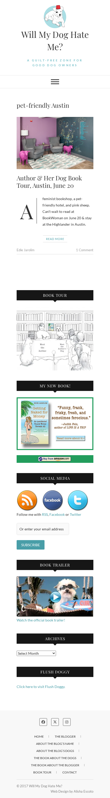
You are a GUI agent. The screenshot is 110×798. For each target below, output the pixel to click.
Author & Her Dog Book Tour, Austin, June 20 (49, 181)
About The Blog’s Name (55, 744)
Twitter (75, 514)
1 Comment (84, 250)
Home (39, 736)
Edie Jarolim (26, 250)
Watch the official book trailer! (41, 620)
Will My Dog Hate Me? (55, 40)
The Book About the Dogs (55, 758)
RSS (45, 514)
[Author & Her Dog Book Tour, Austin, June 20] (55, 143)
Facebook (57, 514)
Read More (55, 239)
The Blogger (65, 736)
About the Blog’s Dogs (55, 751)
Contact (69, 772)
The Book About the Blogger (55, 765)
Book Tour (42, 772)
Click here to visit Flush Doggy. (41, 686)
